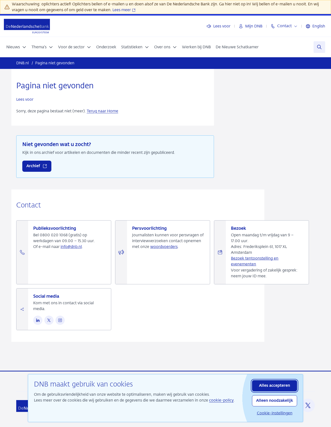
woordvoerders (164, 246)
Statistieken (131, 47)
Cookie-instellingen (274, 413)
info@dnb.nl (71, 246)
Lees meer (122, 10)
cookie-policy (221, 400)
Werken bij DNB (196, 47)
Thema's (39, 47)
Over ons (162, 47)
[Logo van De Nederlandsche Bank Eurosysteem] (27, 26)
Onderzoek (106, 47)
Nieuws (13, 47)
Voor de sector (71, 47)
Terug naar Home (102, 111)
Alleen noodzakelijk (274, 401)
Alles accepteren (274, 386)
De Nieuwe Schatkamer (237, 47)
